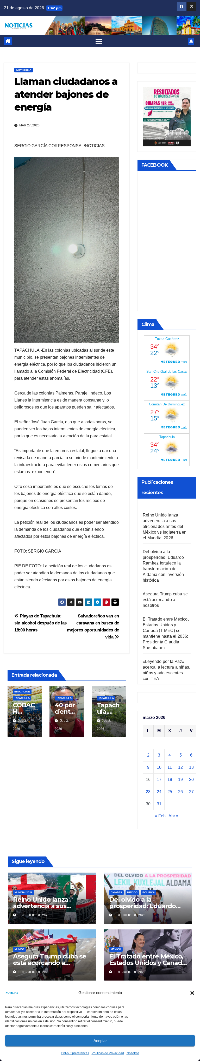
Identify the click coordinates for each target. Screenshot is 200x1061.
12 (180, 767)
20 (191, 779)
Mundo (19, 949)
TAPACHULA (23, 70)
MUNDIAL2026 (24, 892)
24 (159, 792)
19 (180, 779)
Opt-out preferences (75, 1053)
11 (169, 767)
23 (148, 792)
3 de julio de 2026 (33, 915)
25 (169, 792)
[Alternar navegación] (98, 41)
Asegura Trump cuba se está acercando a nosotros (165, 600)
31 (159, 804)
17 (159, 779)
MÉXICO (132, 892)
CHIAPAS (116, 892)
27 (191, 792)
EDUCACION (22, 691)
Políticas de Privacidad (108, 1053)
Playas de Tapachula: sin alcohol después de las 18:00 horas (40, 622)
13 (191, 767)
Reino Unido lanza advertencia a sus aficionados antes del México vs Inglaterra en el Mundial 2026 (165, 526)
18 (169, 779)
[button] (192, 992)
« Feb (160, 816)
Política (148, 892)
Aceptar (100, 1040)
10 (159, 767)
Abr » (173, 816)
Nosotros (133, 1053)
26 (180, 792)
